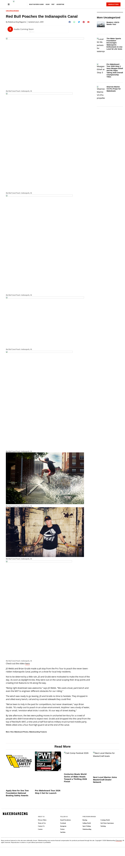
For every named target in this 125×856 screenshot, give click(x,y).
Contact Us (41, 826)
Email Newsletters (65, 820)
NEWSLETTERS (113, 4)
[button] (70, 22)
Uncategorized (12, 11)
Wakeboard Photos (21, 732)
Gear (48, 4)
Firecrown (119, 840)
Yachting (103, 826)
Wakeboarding (87, 829)
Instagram (63, 826)
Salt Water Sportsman (107, 823)
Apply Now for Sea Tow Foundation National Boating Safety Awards (17, 792)
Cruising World (105, 820)
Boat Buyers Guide (36, 4)
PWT (52, 4)
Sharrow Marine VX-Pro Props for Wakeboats (114, 89)
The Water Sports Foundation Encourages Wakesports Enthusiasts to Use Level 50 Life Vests (114, 44)
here (27, 663)
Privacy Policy (42, 820)
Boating (85, 820)
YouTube (62, 832)
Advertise (60, 4)
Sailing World (87, 823)
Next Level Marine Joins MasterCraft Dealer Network (105, 779)
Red (11, 732)
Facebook (63, 823)
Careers (40, 829)
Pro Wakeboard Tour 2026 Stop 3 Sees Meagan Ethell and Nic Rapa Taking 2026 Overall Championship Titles (115, 70)
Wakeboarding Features (38, 732)
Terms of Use (42, 823)
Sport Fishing (87, 826)
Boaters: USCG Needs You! (113, 23)
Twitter (62, 829)
